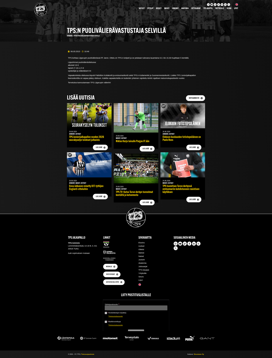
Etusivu (69, 36)
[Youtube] (211, 4)
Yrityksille (219, 8)
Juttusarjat (196, 8)
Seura (229, 8)
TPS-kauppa (207, 8)
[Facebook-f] (218, 4)
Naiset (166, 8)
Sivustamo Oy (199, 354)
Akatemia (185, 8)
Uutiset (142, 8)
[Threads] (225, 4)
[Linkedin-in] (222, 4)
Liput (236, 8)
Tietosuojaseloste (87, 354)
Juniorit (175, 8)
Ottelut (150, 8)
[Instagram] (208, 4)
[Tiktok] (215, 4)
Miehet (159, 8)
